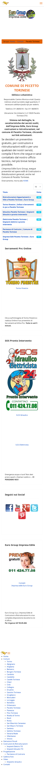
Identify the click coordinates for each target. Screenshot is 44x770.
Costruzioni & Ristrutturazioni (15, 744)
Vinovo (9, 739)
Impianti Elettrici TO (15, 746)
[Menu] (41, 3)
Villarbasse (11, 736)
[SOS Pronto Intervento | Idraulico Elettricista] (22, 380)
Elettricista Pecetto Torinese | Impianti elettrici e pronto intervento (15, 222)
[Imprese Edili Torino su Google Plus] (26, 508)
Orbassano (11, 705)
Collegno (10, 687)
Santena (10, 728)
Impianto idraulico (14, 762)
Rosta (9, 721)
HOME (25, 181)
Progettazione (9, 751)
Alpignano (11, 664)
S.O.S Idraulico (22, 415)
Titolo (5, 192)
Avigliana (10, 666)
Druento (10, 690)
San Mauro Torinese (15, 726)
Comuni (6, 659)
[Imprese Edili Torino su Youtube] (17, 508)
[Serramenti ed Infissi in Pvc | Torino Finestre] (22, 270)
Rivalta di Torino (13, 715)
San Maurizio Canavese (16, 723)
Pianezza (10, 710)
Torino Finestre (22, 288)
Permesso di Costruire (16, 754)
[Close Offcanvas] (8, 653)
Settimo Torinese (14, 731)
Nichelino (10, 703)
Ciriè (8, 684)
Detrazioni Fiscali (10, 741)
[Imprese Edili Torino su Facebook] (9, 508)
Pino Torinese (12, 713)
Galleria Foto (8, 757)
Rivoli (9, 718)
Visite (39, 192)
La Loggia (11, 700)
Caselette (10, 677)
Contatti (6, 764)
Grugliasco (11, 695)
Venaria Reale (12, 733)
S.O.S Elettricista (22, 445)
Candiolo (10, 674)
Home (5, 656)
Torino (9, 661)
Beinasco (10, 669)
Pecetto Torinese (13, 708)
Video (5, 759)
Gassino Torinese (14, 692)
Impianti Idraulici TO (15, 749)
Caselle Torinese (13, 679)
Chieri (9, 682)
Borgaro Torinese (14, 672)
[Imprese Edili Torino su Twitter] (34, 508)
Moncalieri (11, 697)
